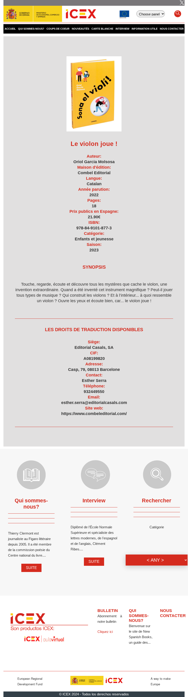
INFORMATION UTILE (145, 28)
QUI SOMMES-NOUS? (31, 28)
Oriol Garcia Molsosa (94, 161)
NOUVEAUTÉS (80, 28)
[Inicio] (49, 11)
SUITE (31, 568)
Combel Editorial (94, 173)
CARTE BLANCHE (102, 28)
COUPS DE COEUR (58, 28)
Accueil (10, 28)
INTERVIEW (122, 28)
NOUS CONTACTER (172, 28)
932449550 (94, 391)
